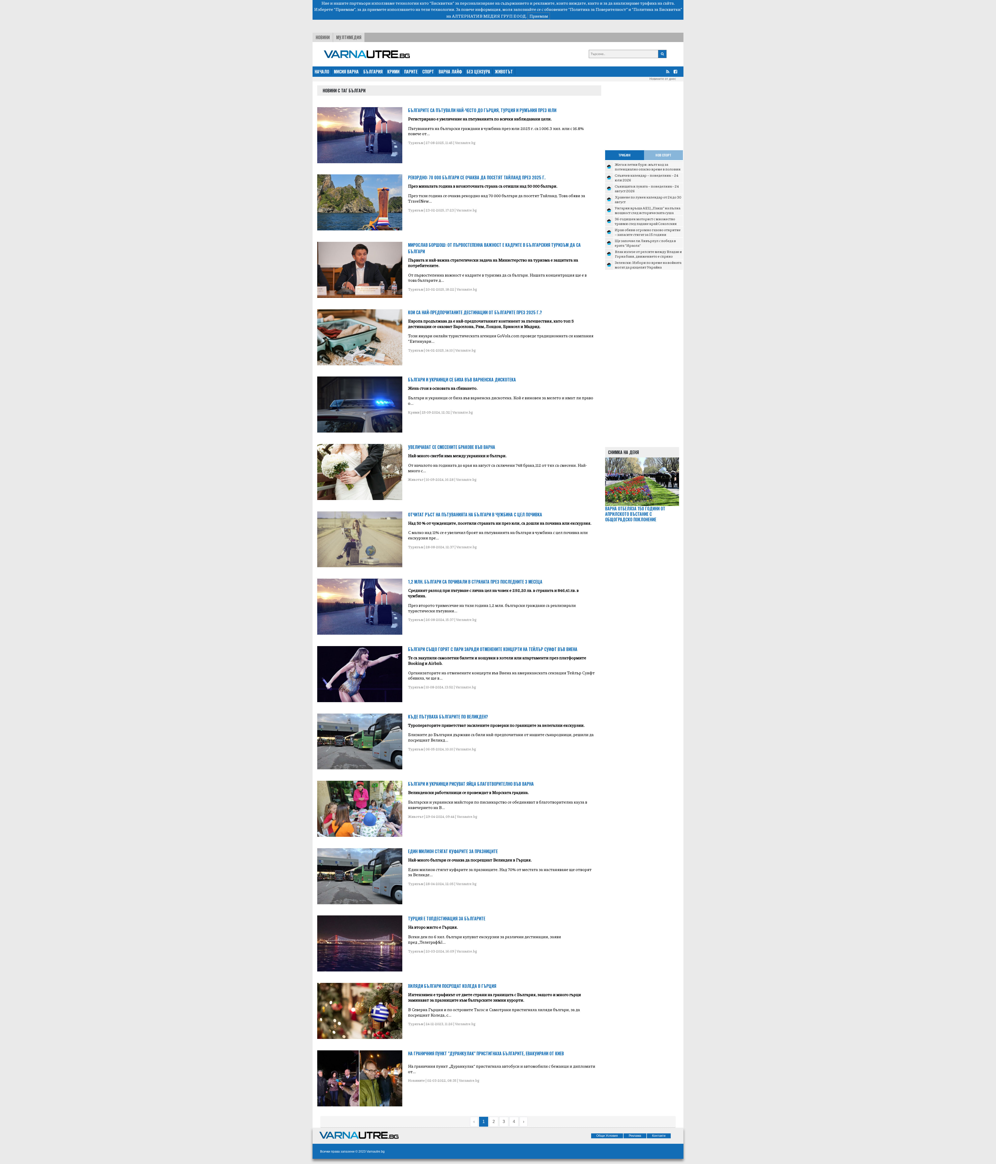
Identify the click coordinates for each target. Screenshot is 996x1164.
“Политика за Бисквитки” (657, 9)
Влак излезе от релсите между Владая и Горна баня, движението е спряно (648, 254)
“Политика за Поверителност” (598, 9)
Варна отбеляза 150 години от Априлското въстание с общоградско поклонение (635, 514)
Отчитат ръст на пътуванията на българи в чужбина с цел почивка (475, 514)
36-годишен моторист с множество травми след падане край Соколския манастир (646, 223)
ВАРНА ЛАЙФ (450, 72)
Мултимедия (348, 37)
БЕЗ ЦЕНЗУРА (478, 72)
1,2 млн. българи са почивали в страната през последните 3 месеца (475, 582)
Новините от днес (662, 79)
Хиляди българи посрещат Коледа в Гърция (452, 986)
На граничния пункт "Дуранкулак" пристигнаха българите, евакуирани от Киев (486, 1053)
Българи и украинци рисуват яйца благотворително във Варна (471, 784)
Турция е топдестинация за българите (446, 918)
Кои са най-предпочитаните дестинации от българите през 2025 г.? (475, 312)
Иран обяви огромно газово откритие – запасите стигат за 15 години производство (648, 234)
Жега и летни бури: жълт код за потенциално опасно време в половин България (648, 169)
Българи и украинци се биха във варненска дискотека (462, 379)
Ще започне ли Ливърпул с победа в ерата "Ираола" (645, 243)
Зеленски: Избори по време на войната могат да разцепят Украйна (648, 265)
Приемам (538, 16)
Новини (323, 37)
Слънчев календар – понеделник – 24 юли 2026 (646, 177)
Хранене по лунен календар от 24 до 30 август (648, 199)
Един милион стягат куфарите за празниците (453, 851)
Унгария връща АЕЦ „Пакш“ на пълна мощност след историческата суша (647, 210)
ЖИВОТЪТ (504, 72)
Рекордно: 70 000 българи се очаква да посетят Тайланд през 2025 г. (476, 177)
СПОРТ (428, 72)
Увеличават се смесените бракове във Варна (451, 447)
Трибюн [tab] (624, 155)
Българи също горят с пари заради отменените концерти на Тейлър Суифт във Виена (492, 649)
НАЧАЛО (322, 72)
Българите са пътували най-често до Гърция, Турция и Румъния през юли (482, 110)
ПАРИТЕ (411, 72)
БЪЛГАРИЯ (373, 72)
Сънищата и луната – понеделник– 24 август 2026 (647, 188)
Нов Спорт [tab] (663, 155)
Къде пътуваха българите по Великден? (448, 717)
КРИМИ (393, 72)
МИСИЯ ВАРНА (346, 72)
